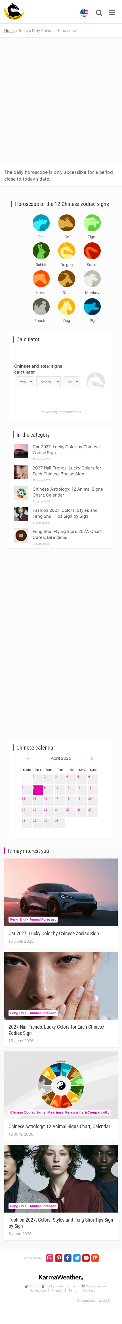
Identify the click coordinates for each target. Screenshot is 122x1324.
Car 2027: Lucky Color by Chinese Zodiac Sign (54, 933)
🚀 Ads (30, 1286)
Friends (57, 1290)
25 (68, 809)
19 (78, 798)
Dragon (66, 264)
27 (90, 809)
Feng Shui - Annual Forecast (33, 919)
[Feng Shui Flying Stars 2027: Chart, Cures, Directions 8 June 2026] (21, 530)
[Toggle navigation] (111, 12)
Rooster (41, 320)
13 (89, 787)
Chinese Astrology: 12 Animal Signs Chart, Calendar (59, 1126)
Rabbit (41, 264)
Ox (66, 236)
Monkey (92, 292)
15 (34, 798)
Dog (66, 320)
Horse (41, 292)
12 (78, 787)
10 (56, 787)
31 (56, 820)
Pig (92, 320)
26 (79, 809)
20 (90, 798)
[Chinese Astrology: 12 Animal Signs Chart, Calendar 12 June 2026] (21, 487)
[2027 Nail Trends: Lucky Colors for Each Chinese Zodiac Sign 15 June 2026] (21, 466)
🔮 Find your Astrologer (58, 1286)
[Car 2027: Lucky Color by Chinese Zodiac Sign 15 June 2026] (21, 445)
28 (23, 820)
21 (23, 809)
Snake (92, 264)
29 (34, 820)
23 (45, 809)
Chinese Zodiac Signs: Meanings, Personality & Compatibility (60, 1112)
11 (67, 787)
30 (45, 820)
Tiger (92, 236)
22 (34, 809)
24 (56, 809)
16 (45, 798)
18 (67, 798)
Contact (88, 1290)
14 (23, 798)
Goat (66, 292)
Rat (41, 236)
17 (56, 798)
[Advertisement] (61, 101)
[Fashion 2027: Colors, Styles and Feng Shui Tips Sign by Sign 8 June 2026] (21, 508)
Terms (72, 1290)
